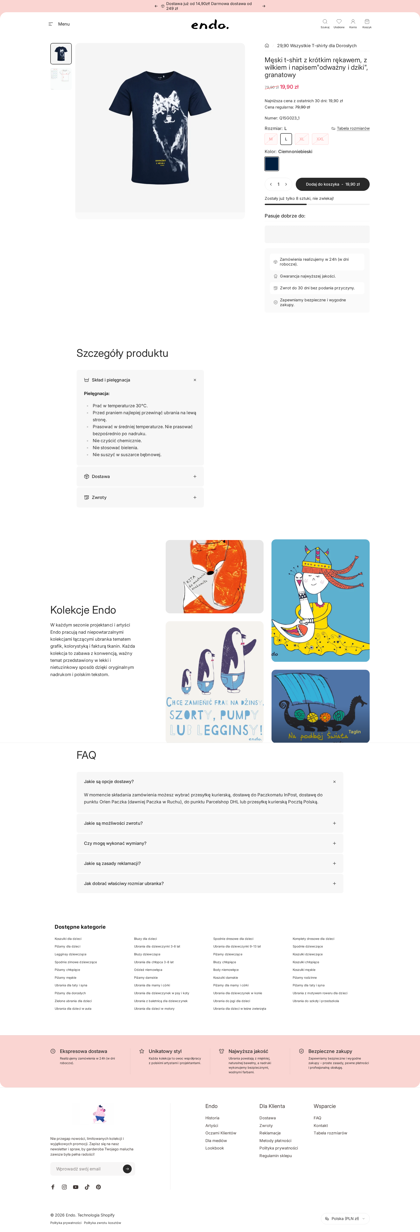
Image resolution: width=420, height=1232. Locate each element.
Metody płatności (275, 1140)
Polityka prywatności (278, 1148)
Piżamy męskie (65, 977)
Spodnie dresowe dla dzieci (233, 938)
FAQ (317, 1118)
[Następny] (264, 6)
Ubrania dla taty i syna (71, 985)
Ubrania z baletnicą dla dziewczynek (161, 1001)
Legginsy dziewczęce (70, 954)
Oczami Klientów (221, 1133)
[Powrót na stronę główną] (267, 45)
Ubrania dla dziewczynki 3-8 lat (157, 946)
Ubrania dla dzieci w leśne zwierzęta (239, 1008)
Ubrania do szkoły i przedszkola (316, 1001)
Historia (212, 1118)
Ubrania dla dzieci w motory (154, 1008)
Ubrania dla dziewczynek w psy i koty (161, 993)
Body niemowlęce (226, 969)
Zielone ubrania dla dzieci (73, 1001)
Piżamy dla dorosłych (70, 993)
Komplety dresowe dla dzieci (313, 938)
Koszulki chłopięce (306, 962)
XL (301, 139)
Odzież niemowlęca (148, 969)
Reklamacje (270, 1133)
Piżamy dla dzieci (67, 946)
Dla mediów (216, 1140)
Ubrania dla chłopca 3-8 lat (154, 962)
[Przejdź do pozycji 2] (61, 79)
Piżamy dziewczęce (227, 954)
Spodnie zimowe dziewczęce (76, 962)
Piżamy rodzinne (305, 977)
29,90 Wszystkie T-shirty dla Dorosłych (317, 45)
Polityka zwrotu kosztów (102, 1223)
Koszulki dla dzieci (68, 938)
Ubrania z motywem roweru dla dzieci (320, 993)
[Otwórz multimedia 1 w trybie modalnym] (160, 131)
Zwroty (266, 1125)
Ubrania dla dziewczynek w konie (237, 993)
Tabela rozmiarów (353, 128)
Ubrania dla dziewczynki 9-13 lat (237, 946)
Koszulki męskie (304, 969)
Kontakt (321, 1125)
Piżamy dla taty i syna (309, 985)
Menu (64, 24)
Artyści (211, 1125)
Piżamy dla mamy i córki (230, 985)
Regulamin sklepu (275, 1155)
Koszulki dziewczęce (308, 954)
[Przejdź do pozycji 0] (61, 53)
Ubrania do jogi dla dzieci (231, 1001)
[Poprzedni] (156, 6)
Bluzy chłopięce (224, 962)
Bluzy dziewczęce (147, 954)
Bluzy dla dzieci (145, 938)
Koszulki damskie (225, 977)
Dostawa (267, 1118)
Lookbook (214, 1148)
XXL (320, 139)
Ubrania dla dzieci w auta (73, 1008)
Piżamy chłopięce (67, 969)
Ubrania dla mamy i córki (152, 985)
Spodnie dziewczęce (308, 946)
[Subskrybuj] (127, 1169)
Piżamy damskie (146, 977)
